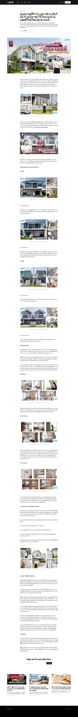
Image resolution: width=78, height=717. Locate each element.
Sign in (62, 2)
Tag (21, 2)
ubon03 (25, 30)
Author (25, 2)
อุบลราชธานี (22, 11)
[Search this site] (59, 2)
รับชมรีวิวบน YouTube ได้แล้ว (41, 127)
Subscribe (68, 2)
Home (18, 2)
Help (29, 2)
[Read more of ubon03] (21, 31)
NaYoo (8, 708)
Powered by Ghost (68, 708)
